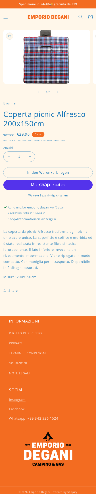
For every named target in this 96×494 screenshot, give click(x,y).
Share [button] (13, 290)
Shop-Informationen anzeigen (32, 219)
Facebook (17, 409)
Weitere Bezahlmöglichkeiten (48, 195)
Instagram (17, 399)
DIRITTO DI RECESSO (25, 333)
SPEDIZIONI (18, 363)
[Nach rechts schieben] (58, 92)
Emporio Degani (39, 492)
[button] (5, 17)
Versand (22, 140)
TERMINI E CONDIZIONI (27, 353)
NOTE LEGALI (19, 373)
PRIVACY (15, 343)
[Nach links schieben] (38, 92)
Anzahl (8, 148)
